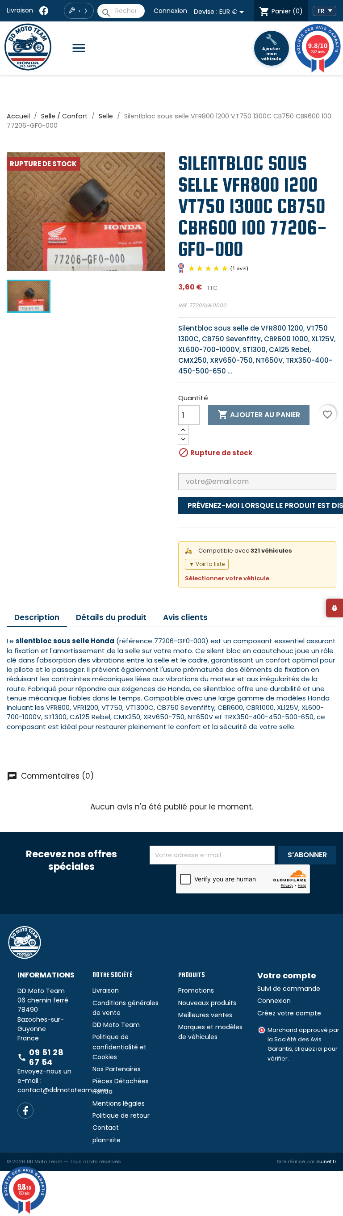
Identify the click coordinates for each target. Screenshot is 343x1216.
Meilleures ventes (205, 1015)
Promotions (196, 990)
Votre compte (286, 975)
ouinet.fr (326, 1161)
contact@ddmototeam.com (62, 1090)
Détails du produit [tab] (111, 617)
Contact (105, 1127)
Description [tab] (36, 617)
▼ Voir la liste (207, 564)
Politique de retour (121, 1115)
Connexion (170, 11)
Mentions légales (118, 1103)
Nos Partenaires (116, 1069)
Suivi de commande (288, 988)
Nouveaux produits (207, 1002)
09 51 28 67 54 (40, 1057)
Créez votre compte (289, 1013)
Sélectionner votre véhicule (227, 578)
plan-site (106, 1140)
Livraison (20, 10)
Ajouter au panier (259, 414)
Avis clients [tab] (185, 617)
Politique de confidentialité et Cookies (119, 1046)
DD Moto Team (116, 1024)
